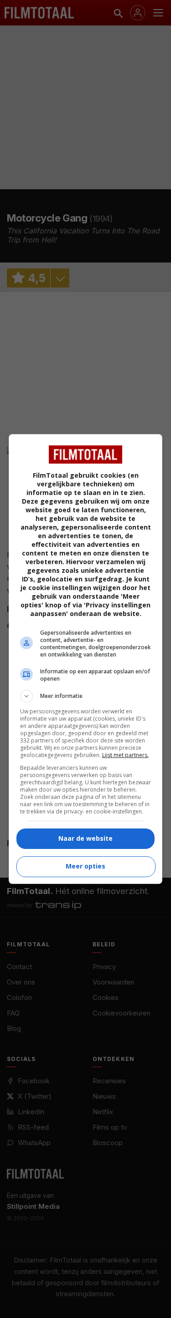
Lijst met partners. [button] (125, 755)
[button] (85, 696)
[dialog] (86, 659)
